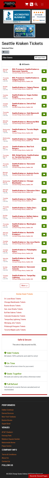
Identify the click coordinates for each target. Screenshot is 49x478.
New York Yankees (9, 417)
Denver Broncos (8, 413)
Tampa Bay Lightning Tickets (15, 319)
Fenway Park (6, 436)
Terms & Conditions (9, 454)
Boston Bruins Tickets (12, 306)
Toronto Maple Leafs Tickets (15, 330)
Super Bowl (6, 424)
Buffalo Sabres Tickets (13, 312)
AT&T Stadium (7, 432)
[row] (24, 71)
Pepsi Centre (6, 446)
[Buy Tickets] (44, 71)
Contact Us (6, 461)
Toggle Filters (41, 57)
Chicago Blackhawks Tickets (14, 302)
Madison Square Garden (11, 439)
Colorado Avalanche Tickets (14, 316)
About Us (5, 458)
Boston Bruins (7, 420)
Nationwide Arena (8, 442)
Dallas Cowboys (8, 410)
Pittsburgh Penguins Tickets (14, 326)
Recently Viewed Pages (38, 476)
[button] (36, 4)
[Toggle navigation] (42, 4)
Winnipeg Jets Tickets (12, 323)
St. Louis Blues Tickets (12, 299)
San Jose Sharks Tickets (13, 309)
